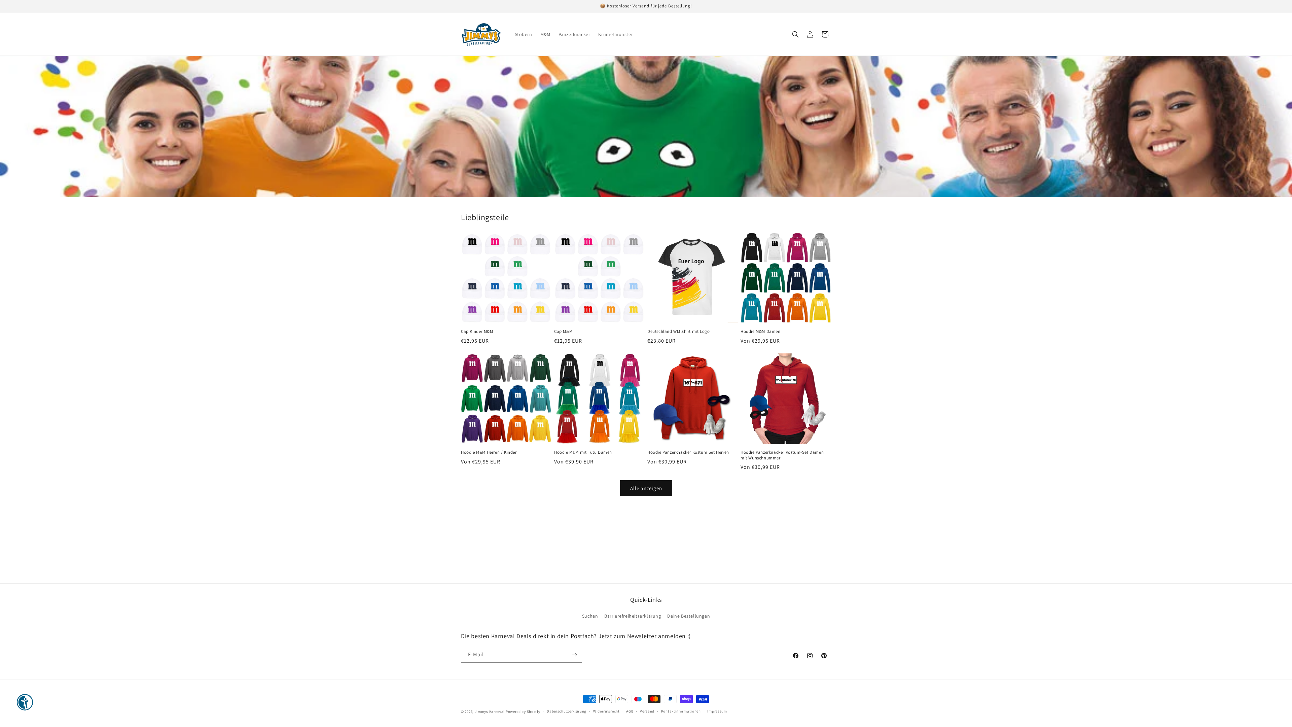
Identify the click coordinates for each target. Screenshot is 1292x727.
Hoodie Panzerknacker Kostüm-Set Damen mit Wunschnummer (782, 455)
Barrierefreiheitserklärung (632, 616)
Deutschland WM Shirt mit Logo (678, 331)
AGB (629, 711)
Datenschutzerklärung (566, 711)
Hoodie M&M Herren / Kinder (489, 452)
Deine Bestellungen (688, 616)
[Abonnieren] (574, 655)
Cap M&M (563, 331)
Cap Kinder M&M (477, 331)
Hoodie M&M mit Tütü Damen (583, 452)
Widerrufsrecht (606, 711)
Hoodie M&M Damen (761, 331)
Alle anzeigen (646, 488)
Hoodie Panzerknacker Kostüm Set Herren (688, 452)
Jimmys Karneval (490, 711)
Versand (647, 711)
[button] (795, 34)
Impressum (717, 711)
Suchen (590, 616)
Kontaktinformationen (681, 711)
